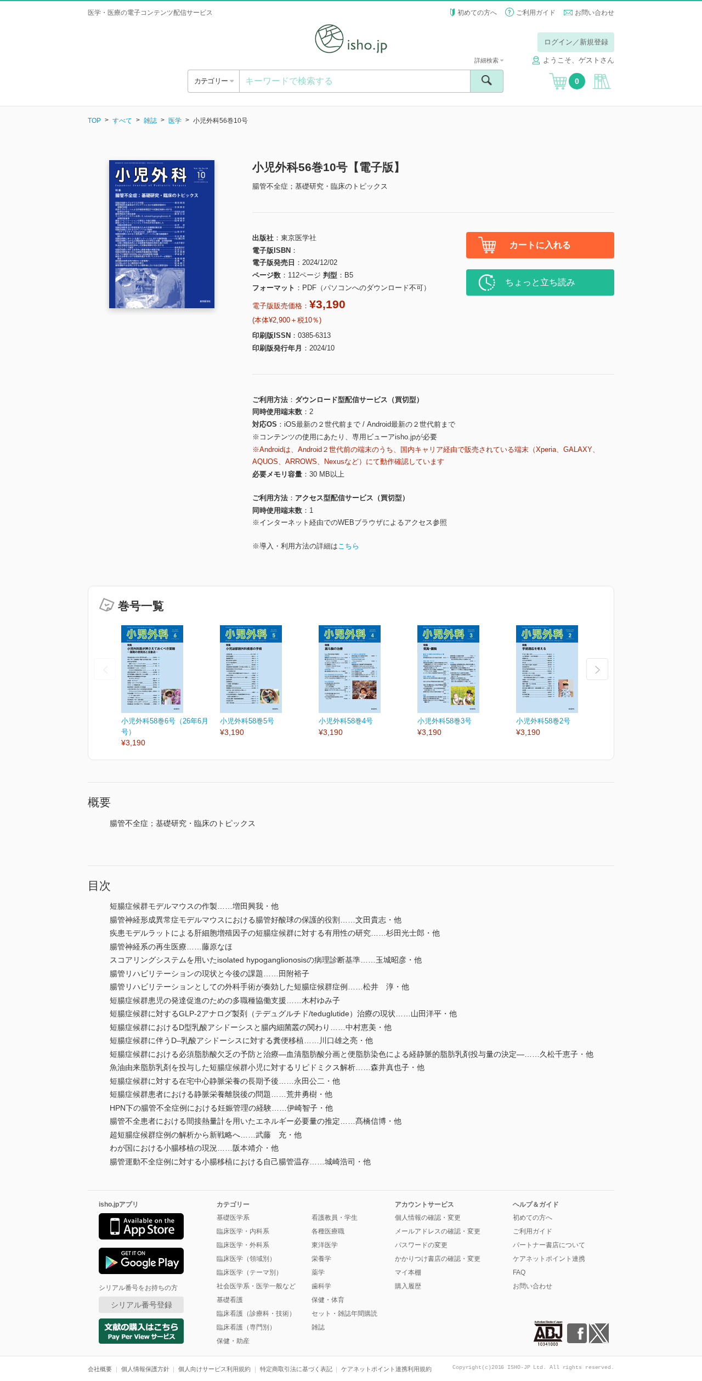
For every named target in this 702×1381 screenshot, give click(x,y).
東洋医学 (325, 1245)
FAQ (519, 1272)
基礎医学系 (233, 1217)
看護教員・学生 (335, 1217)
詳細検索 (487, 60)
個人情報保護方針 (145, 1369)
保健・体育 (328, 1300)
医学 (175, 120)
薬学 (318, 1272)
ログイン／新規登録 (576, 42)
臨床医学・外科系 (243, 1245)
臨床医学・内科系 (243, 1231)
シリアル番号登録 (141, 1304)
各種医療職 (328, 1231)
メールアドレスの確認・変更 (437, 1231)
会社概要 (100, 1369)
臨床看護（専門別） (246, 1327)
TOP (94, 120)
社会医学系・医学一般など (256, 1286)
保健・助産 (233, 1341)
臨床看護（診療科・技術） (256, 1313)
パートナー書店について (549, 1245)
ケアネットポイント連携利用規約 (386, 1369)
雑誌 (150, 120)
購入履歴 (408, 1286)
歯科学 (321, 1286)
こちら (348, 546)
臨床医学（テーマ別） (249, 1272)
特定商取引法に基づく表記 (296, 1369)
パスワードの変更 (421, 1245)
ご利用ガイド (536, 12)
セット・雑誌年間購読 (344, 1313)
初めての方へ (477, 12)
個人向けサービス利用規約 (214, 1369)
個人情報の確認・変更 (428, 1217)
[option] (170, 687)
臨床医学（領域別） (246, 1259)
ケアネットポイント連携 (549, 1259)
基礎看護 (230, 1300)
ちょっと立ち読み (540, 282)
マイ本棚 (408, 1272)
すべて (122, 120)
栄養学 (321, 1259)
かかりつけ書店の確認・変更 (437, 1259)
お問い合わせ (594, 12)
